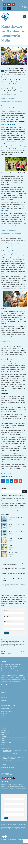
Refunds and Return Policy (7, 708)
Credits (2, 715)
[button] (2, 1)
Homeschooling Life (7, 473)
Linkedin (11, 778)
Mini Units (3, 730)
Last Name (6, 616)
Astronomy (4, 736)
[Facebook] (4, 4)
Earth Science (4, 717)
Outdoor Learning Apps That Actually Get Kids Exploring (14, 760)
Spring (2, 738)
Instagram (8, 778)
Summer (3, 740)
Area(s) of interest (8, 627)
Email (20, 481)
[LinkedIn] (4, 8)
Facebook (3, 481)
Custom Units (4, 700)
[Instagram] (13, 4)
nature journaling (17, 150)
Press (2, 703)
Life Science (4, 728)
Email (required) (8, 621)
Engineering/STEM (5, 720)
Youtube (5, 778)
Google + (16, 481)
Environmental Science (6, 722)
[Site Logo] (5, 17)
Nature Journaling (5, 732)
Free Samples (4, 697)
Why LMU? (3, 687)
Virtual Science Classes (6, 742)
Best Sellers (4, 695)
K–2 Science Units (5, 726)
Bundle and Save (5, 713)
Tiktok (13, 778)
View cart (24, 651)
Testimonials (4, 689)
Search (3, 488)
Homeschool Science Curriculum (8, 705)
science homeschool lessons (12, 148)
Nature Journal (4, 692)
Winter (2, 744)
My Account (23, 4)
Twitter (7, 481)
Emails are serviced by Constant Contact (9, 645)
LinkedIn (11, 481)
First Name (7, 610)
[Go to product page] (4, 519)
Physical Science (5, 734)
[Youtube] (9, 4)
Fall (2, 724)
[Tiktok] (9, 8)
